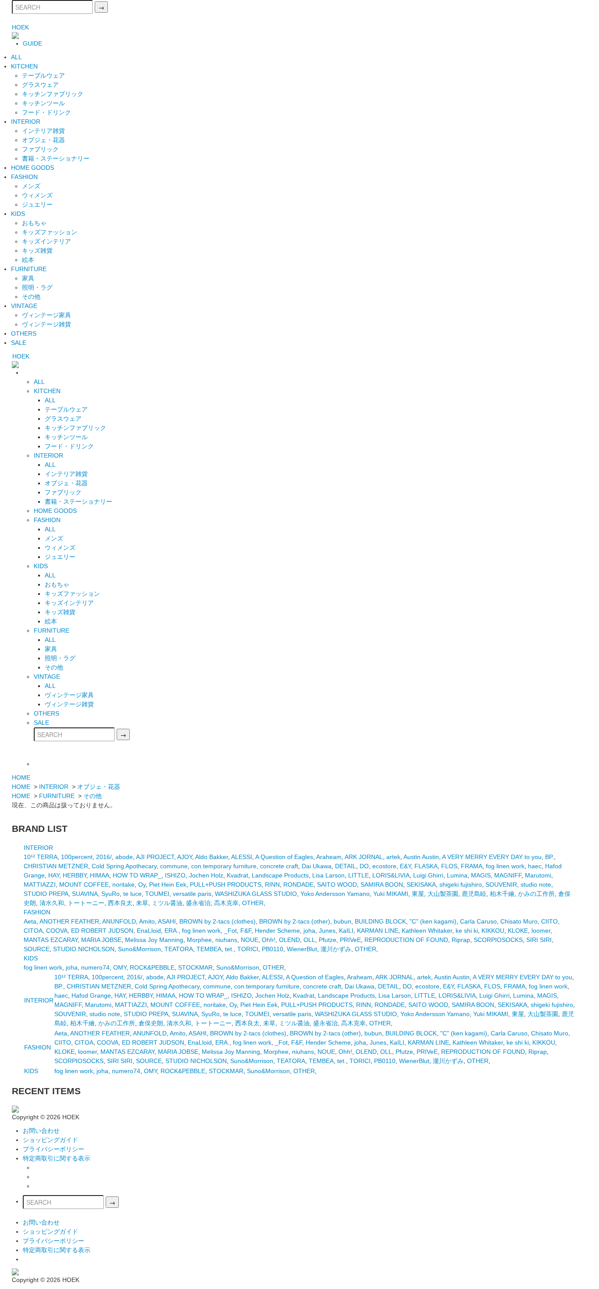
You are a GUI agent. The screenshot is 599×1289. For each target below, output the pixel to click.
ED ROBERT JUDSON (102, 930)
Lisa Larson (328, 875)
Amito (147, 921)
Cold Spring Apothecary (124, 866)
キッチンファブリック (52, 93)
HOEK (20, 27)
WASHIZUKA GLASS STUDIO (256, 893)
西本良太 (120, 902)
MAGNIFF (507, 875)
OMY (119, 967)
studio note (536, 884)
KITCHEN (24, 66)
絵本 (28, 259)
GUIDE (32, 43)
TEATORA (178, 948)
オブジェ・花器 (43, 139)
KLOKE (518, 930)
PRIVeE (350, 939)
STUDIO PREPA (46, 893)
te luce (132, 893)
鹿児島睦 (474, 893)
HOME (21, 777)
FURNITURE (28, 268)
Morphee (199, 939)
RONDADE (298, 884)
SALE (18, 342)
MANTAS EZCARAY (51, 939)
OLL (309, 939)
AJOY (184, 856)
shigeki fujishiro (460, 884)
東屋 (418, 893)
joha (309, 930)
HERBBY (74, 875)
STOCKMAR (195, 967)
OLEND (289, 939)
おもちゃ (34, 222)
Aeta (30, 921)
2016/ (104, 856)
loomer (540, 930)
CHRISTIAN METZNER (56, 866)
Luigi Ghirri (428, 875)
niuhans (226, 939)
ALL (16, 57)
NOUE (249, 939)
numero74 (95, 967)
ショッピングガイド (50, 1139)
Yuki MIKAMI (390, 893)
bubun (342, 921)
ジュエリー (37, 204)
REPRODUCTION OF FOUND (406, 939)
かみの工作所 (536, 893)
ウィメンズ (37, 195)
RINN (272, 884)
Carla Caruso (478, 921)
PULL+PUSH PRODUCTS (225, 884)
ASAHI (167, 921)
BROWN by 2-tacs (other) (294, 921)
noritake (123, 884)
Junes (327, 930)
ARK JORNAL (364, 856)
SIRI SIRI (539, 939)
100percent (77, 856)
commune (174, 866)
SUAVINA (85, 893)
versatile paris (192, 893)
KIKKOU (492, 930)
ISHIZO (175, 875)
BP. (549, 856)
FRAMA (471, 866)
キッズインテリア (46, 241)
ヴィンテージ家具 (46, 315)
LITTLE (358, 875)
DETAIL (345, 866)
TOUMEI (157, 893)
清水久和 (51, 902)
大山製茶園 (443, 893)
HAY (53, 875)
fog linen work (505, 866)
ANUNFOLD (119, 921)
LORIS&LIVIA (391, 875)
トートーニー (86, 902)
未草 (142, 902)
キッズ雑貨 (37, 250)
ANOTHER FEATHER (69, 921)
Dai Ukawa (317, 866)
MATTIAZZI (40, 884)
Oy (142, 884)
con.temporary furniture (224, 866)
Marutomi (538, 875)
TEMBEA (208, 948)
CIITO (549, 921)
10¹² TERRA (40, 856)
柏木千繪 (502, 893)
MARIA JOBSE (101, 939)
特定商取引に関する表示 (56, 1158)
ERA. (171, 930)
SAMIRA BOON (381, 884)
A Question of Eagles (284, 856)
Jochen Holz (206, 875)
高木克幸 (226, 902)
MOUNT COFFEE (84, 884)
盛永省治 (198, 902)
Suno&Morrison (139, 948)
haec (535, 866)
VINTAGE (24, 305)
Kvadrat (237, 875)
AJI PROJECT (155, 856)
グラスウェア (40, 84)
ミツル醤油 (167, 902)
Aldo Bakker (211, 856)
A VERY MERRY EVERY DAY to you (492, 856)
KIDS (18, 213)
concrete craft (279, 866)
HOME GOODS (32, 167)
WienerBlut (302, 948)
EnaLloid (149, 930)
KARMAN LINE (377, 930)
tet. (229, 948)
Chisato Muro (519, 921)
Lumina (457, 875)
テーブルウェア (43, 75)
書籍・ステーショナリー (55, 158)
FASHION (24, 176)
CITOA (33, 930)
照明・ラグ (37, 287)
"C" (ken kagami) (433, 921)
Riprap (461, 939)
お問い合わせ (41, 1130)
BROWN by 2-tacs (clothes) (217, 921)
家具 (28, 278)
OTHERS (23, 333)
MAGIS (481, 875)
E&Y (405, 866)
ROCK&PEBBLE (152, 967)
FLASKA (426, 866)
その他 (31, 296)
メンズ (31, 186)
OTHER (253, 902)
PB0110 (272, 948)
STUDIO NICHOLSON (83, 948)
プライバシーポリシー (53, 1149)
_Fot (230, 930)
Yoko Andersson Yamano (335, 893)
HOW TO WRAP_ (137, 875)
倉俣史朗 (151, 1023)
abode (124, 856)
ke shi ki (467, 930)
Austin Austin (421, 856)
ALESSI (241, 856)
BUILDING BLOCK (380, 921)
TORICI (247, 948)
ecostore (384, 866)
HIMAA (99, 875)
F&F (245, 930)
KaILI (346, 930)
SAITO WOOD (337, 884)
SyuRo (110, 893)
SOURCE (37, 948)
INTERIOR (25, 121)
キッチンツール (43, 103)
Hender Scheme (277, 930)
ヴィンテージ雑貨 (46, 324)
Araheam (329, 856)
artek (393, 856)
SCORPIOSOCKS (498, 939)
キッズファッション (49, 232)
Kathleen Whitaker (427, 930)
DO (364, 866)
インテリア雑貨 (43, 130)
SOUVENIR (501, 884)
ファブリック (40, 149)
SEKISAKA (421, 884)
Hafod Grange (91, 995)
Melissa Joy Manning (154, 939)
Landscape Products (280, 875)
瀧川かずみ (336, 948)
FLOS (449, 866)
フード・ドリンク (46, 112)
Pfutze (327, 939)
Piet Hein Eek (167, 884)
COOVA (57, 930)
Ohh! (268, 939)
